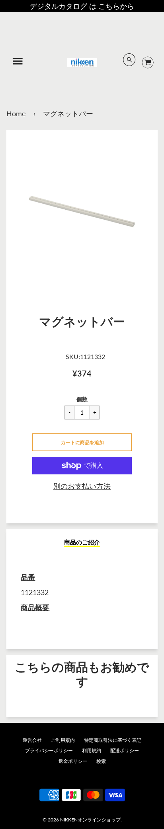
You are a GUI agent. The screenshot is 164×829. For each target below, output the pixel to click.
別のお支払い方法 (82, 486)
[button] (82, 442)
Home (16, 113)
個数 (82, 399)
